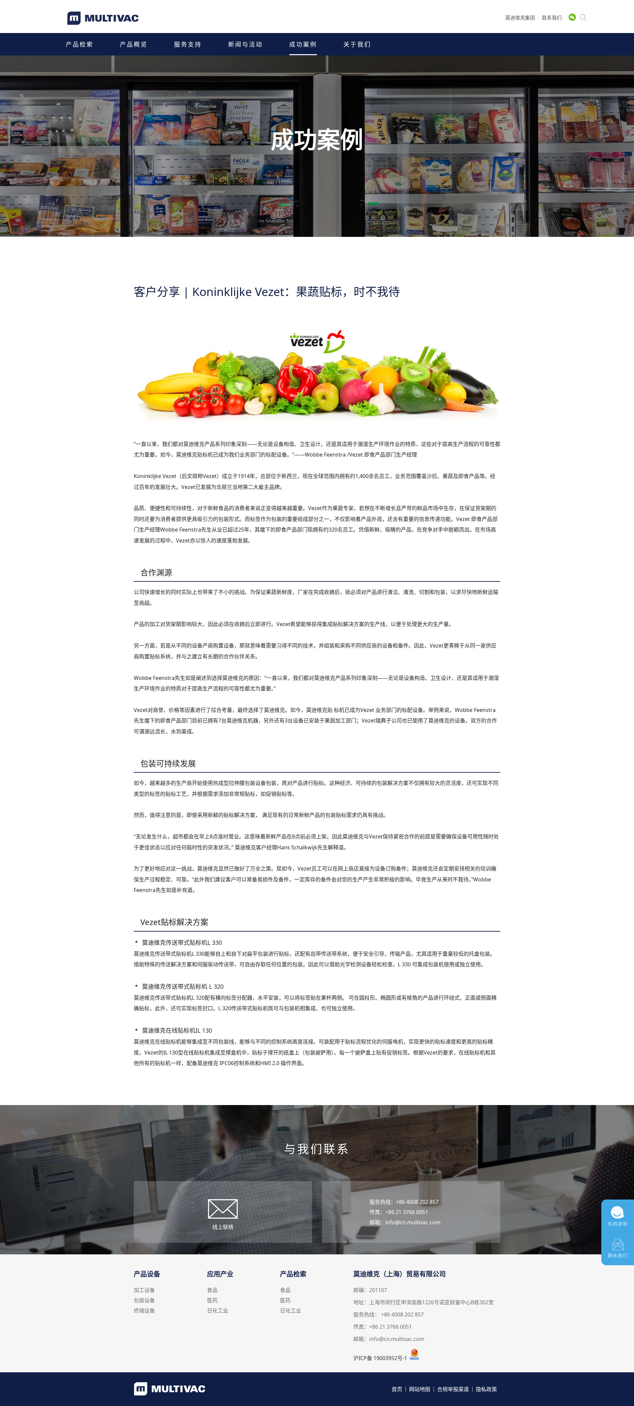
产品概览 (134, 44)
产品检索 (79, 44)
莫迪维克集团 (520, 17)
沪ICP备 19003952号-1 (380, 1358)
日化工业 (217, 1311)
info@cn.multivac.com (412, 1222)
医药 (212, 1301)
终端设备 (144, 1311)
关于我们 (357, 44)
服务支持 (188, 44)
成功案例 (303, 44)
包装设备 (144, 1301)
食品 (212, 1290)
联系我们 (552, 17)
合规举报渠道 (453, 1389)
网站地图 (419, 1389)
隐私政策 (486, 1389)
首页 (397, 1389)
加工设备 (144, 1290)
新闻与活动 (245, 44)
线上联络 (222, 1227)
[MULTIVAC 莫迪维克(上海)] (107, 22)
